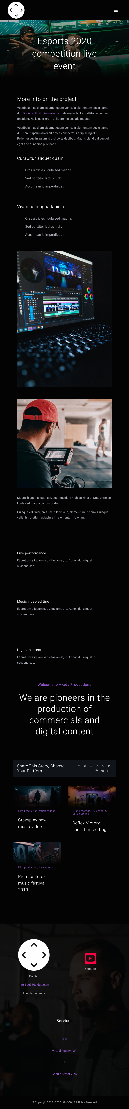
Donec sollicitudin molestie (41, 113)
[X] (85, 766)
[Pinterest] (97, 771)
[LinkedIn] (97, 766)
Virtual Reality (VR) (64, 1051)
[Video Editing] (64, 252)
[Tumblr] (109, 766)
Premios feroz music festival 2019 (32, 883)
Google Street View (64, 1074)
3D (64, 1062)
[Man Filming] (64, 400)
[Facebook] (79, 766)
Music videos (47, 811)
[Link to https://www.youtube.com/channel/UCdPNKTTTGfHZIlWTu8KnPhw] (90, 958)
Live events (99, 811)
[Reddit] (91, 766)
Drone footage (81, 811)
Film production (27, 811)
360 (64, 1039)
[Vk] (103, 771)
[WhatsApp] (103, 766)
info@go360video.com (34, 984)
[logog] (16, 3)
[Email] (109, 771)
